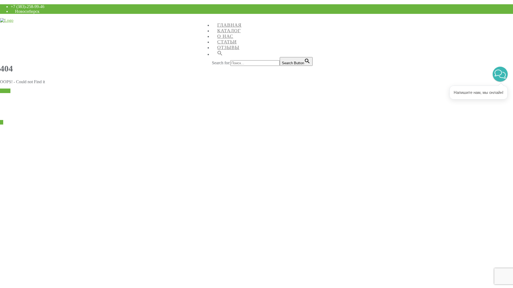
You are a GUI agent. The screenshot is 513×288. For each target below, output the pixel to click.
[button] (500, 74)
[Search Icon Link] (220, 53)
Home (5, 91)
